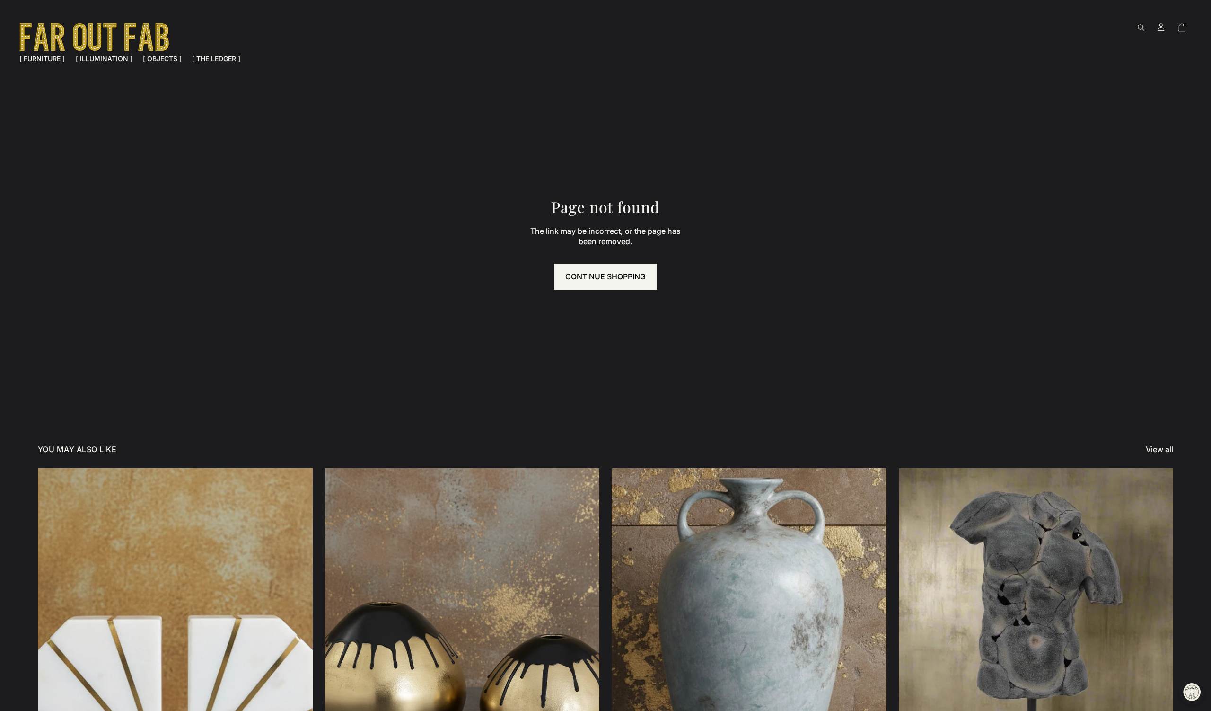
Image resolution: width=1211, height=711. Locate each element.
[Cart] (1181, 27)
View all (1159, 449)
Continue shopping (605, 276)
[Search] (1141, 27)
